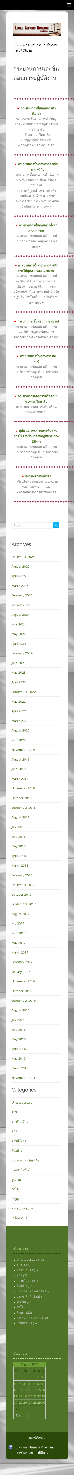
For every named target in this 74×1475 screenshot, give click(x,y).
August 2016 (21, 1010)
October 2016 (22, 991)
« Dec (18, 1415)
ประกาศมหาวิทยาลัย (25, 1160)
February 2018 (22, 875)
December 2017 (23, 885)
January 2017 (21, 971)
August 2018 (21, 817)
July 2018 (18, 827)
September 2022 (24, 692)
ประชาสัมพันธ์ (21, 1170)
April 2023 (19, 682)
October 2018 (22, 798)
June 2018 (19, 836)
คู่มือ (14, 1131)
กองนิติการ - (37, 1438)
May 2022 (19, 701)
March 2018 (20, 865)
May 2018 (19, 846)
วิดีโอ (15, 1189)
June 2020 (19, 740)
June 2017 (19, 933)
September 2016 (24, 1000)
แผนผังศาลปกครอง (36, 476)
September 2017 (24, 904)
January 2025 (21, 605)
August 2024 (21, 614)
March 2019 (20, 779)
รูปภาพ (16, 1179)
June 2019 (19, 769)
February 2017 (22, 962)
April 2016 (19, 1049)
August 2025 (21, 566)
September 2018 (24, 807)
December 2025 (23, 556)
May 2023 (19, 672)
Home (17, 45)
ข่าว (14, 1112)
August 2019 (21, 759)
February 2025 (22, 595)
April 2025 (19, 576)
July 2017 (18, 923)
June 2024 (19, 624)
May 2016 (19, 1039)
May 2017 (19, 942)
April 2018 (19, 856)
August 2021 (21, 730)
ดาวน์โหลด (19, 1141)
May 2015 (19, 1058)
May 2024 (19, 634)
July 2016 (18, 1020)
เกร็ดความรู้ (19, 1218)
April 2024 (19, 643)
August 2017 (21, 914)
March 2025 (20, 586)
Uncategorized (22, 1102)
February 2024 (22, 653)
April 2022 (19, 711)
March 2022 (20, 721)
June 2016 (19, 1029)
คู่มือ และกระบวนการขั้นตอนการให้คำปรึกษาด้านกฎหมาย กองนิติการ (36, 436)
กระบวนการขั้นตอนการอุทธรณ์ (36, 321)
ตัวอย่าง (17, 1150)
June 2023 (19, 663)
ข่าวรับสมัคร (20, 1122)
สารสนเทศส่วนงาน (24, 1208)
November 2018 (23, 788)
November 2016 (23, 981)
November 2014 (23, 1078)
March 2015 (20, 1068)
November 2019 (23, 749)
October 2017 (22, 894)
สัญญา (16, 1199)
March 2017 (20, 952)
